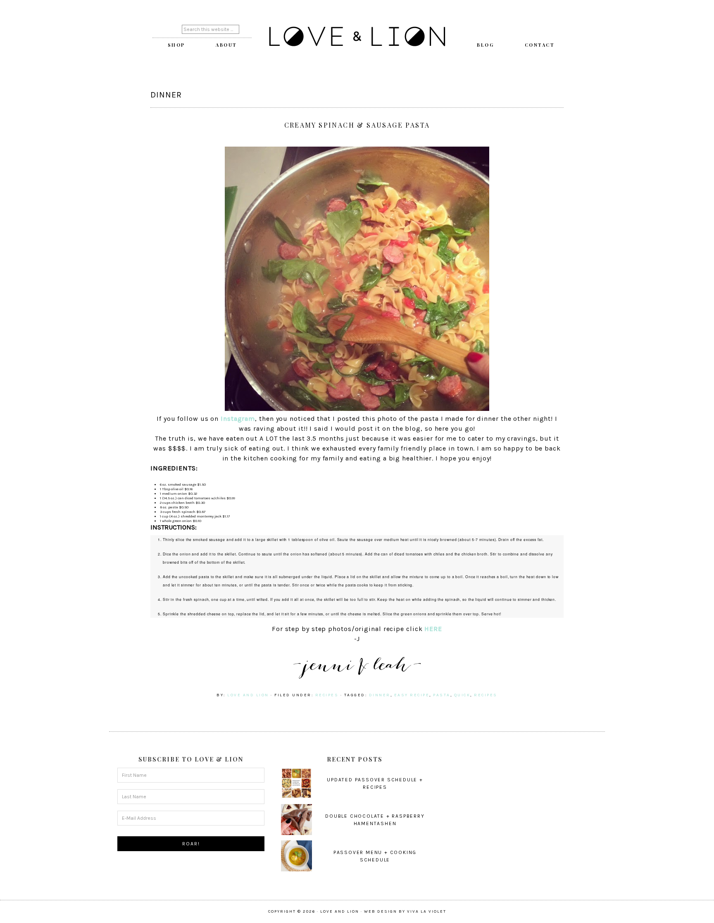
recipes (327, 695)
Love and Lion (357, 37)
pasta (441, 695)
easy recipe (412, 695)
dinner (379, 695)
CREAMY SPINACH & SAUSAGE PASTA (357, 125)
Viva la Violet (426, 911)
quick (462, 695)
